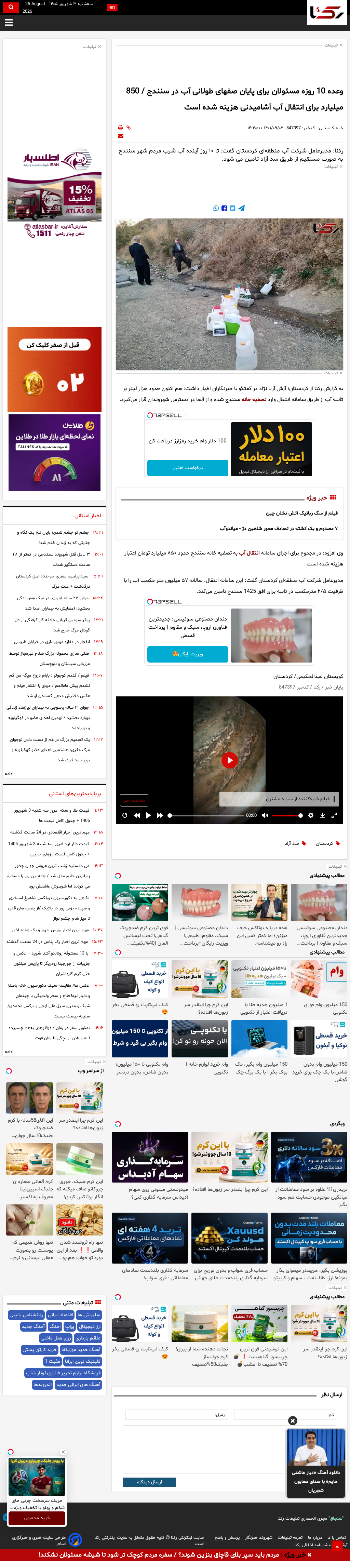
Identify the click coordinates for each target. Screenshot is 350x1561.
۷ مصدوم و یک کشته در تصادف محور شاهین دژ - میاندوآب (279, 528)
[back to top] (337, 1545)
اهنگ (55, 1326)
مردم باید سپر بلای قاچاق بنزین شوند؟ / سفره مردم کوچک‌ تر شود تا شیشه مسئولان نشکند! (159, 1555)
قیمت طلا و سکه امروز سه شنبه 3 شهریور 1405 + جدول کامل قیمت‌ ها (52, 816)
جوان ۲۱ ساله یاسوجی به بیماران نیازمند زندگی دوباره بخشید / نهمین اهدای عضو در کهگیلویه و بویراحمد (48, 718)
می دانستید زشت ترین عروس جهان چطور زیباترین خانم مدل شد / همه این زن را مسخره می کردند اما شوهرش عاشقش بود (48, 876)
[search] (11, 7)
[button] (293, 1422)
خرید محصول (37, 1518)
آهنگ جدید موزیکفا (81, 1350)
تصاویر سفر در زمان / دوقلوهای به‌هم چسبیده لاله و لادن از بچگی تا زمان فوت (49, 1033)
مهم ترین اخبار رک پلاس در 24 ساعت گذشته (47, 942)
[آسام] (75, 1541)
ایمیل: (220, 1415)
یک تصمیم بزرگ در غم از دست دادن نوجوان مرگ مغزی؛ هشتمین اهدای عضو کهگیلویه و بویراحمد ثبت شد (50, 750)
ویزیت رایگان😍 (187, 654)
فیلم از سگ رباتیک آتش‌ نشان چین (302, 513)
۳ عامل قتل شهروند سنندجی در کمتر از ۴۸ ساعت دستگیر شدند (51, 559)
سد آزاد (292, 843)
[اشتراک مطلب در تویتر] (231, 209)
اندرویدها (42, 1385)
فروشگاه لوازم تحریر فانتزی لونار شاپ (63, 1373)
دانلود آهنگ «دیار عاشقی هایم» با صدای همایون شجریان (316, 1481)
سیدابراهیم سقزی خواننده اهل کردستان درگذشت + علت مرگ (53, 581)
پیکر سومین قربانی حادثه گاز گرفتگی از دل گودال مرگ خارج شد (52, 625)
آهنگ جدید (33, 1326)
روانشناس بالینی (26, 1315)
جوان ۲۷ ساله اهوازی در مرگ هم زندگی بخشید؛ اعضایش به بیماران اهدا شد (53, 603)
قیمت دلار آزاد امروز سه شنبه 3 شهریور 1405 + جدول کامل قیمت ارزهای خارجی (49, 849)
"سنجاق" (336, 1519)
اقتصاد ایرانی (60, 1315)
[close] (309, 1555)
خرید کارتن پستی (40, 1350)
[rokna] (327, 12)
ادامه (9, 774)
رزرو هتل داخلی (56, 1338)
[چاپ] (120, 128)
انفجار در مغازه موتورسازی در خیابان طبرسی (52, 642)
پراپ (69, 1326)
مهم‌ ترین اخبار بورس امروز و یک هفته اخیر (50, 930)
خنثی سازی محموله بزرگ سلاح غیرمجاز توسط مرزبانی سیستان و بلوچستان (49, 659)
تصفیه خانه (254, 399)
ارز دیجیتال (89, 1326)
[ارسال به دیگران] (120, 136)
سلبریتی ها (89, 1315)
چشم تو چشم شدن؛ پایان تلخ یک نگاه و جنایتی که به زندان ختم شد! (53, 538)
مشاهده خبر (134, 801)
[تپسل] (150, 415)
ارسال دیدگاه (149, 1482)
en (112, 7)
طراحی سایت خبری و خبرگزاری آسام (39, 1541)
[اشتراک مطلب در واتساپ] (216, 209)
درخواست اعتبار (188, 468)
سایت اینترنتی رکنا (187, 1538)
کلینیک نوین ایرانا (82, 1361)
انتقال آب (249, 553)
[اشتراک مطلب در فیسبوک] (223, 209)
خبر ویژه (317, 498)
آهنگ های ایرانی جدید (78, 1385)
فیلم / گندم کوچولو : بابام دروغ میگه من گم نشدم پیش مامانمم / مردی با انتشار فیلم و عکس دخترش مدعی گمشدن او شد (49, 685)
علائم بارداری (88, 1338)
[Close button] (63, 1452)
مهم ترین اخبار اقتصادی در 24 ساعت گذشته (50, 832)
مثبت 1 (52, 1361)
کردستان (324, 843)
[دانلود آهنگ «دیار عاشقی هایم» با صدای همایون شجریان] (316, 1447)
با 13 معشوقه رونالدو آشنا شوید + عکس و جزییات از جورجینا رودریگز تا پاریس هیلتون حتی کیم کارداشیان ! (51, 963)
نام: (330, 1415)
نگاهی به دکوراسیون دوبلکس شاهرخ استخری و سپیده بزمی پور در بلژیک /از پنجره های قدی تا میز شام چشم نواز (49, 908)
